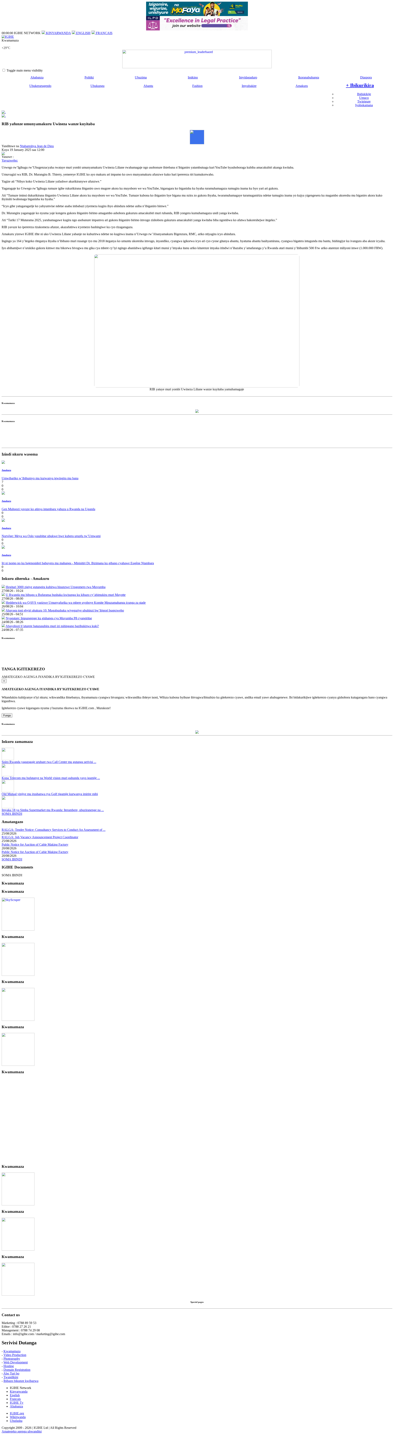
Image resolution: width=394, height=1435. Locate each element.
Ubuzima (141, 77)
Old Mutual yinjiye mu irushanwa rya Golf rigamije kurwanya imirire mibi (50, 794)
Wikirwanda (18, 1417)
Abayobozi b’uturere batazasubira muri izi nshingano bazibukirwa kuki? (52, 626)
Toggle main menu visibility (25, 70)
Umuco (364, 97)
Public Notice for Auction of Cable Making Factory (35, 844)
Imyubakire (249, 86)
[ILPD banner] (197, 29)
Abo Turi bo (11, 1373)
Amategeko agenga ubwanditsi (22, 1431)
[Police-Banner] (18, 929)
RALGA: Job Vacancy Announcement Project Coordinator (40, 837)
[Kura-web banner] (197, 59)
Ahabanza (37, 77)
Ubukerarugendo (40, 86)
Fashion (197, 86)
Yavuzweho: (10, 160)
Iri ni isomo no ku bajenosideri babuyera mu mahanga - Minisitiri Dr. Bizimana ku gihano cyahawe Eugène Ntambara (78, 563)
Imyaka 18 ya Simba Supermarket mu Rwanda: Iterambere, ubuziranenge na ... (53, 810)
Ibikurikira (360, 85)
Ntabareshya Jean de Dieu (37, 146)
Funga (7, 715)
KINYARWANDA (58, 33)
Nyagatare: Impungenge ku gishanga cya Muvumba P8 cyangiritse (49, 618)
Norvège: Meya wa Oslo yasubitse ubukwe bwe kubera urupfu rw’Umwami (51, 536)
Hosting (8, 1366)
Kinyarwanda (18, 1391)
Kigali (6, 44)
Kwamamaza (12, 1351)
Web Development (15, 1362)
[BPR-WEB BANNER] (197, 15)
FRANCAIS (103, 33)
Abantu (148, 86)
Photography (11, 1358)
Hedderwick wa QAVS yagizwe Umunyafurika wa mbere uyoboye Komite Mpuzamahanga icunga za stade (76, 602)
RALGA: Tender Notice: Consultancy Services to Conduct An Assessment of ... (53, 829)
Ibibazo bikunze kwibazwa (20, 1381)
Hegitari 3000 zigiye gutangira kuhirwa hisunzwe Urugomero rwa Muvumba (55, 587)
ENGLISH (82, 33)
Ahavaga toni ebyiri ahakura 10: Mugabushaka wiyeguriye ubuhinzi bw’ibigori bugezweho (65, 610)
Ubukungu (97, 86)
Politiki (89, 77)
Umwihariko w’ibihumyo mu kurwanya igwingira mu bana (40, 478)
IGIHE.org (17, 1413)
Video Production (14, 1355)
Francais (15, 1399)
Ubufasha (16, 1420)
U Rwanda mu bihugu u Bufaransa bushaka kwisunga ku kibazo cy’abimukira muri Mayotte (66, 595)
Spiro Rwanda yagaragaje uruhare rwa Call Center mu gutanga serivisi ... (49, 762)
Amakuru (302, 86)
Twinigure (364, 101)
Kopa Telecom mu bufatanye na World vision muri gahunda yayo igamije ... (51, 778)
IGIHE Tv (16, 1402)
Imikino (193, 77)
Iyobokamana (364, 105)
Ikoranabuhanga (308, 77)
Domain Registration (16, 1369)
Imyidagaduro (248, 77)
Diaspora (366, 77)
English (15, 1395)
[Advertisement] (197, 437)
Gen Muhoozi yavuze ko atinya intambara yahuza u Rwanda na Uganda (48, 509)
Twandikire (10, 1377)
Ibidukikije (364, 94)
